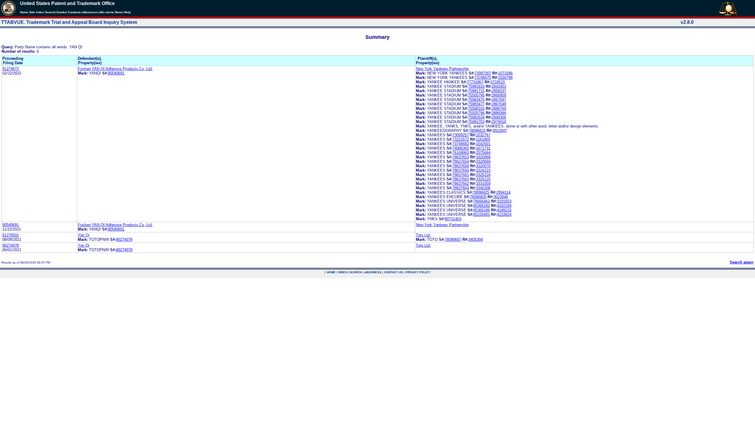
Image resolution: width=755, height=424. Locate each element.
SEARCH (355, 272)
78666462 (481, 201)
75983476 (476, 99)
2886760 (499, 108)
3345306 (483, 188)
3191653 (504, 201)
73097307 (483, 73)
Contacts (74, 12)
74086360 (460, 148)
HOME (331, 272)
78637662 (460, 183)
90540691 (116, 73)
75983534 (476, 117)
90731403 (453, 219)
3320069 (483, 161)
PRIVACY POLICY (418, 272)
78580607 (453, 239)
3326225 (483, 179)
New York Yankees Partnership (442, 69)
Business (89, 12)
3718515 (497, 82)
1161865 (483, 139)
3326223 (483, 170)
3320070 (483, 166)
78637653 (460, 157)
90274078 (124, 239)
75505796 (476, 113)
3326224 (483, 175)
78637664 (460, 188)
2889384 (499, 113)
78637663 (460, 179)
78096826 (478, 197)
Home (24, 12)
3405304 (475, 239)
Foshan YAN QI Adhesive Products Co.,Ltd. (115, 69)
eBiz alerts (106, 12)
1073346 (505, 73)
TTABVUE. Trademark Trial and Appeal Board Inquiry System (69, 22)
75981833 (476, 86)
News (119, 12)
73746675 (483, 77)
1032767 (483, 135)
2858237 (499, 91)
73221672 (460, 139)
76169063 (460, 152)
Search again (742, 262)
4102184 (504, 205)
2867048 (499, 104)
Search (50, 12)
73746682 (460, 144)
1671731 (483, 148)
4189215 (504, 210)
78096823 (477, 130)
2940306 (499, 117)
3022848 (500, 197)
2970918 (499, 122)
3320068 (483, 157)
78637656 (460, 166)
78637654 (460, 161)
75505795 (476, 95)
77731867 (475, 82)
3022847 (500, 130)
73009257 (460, 135)
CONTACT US (393, 272)
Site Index (36, 12)
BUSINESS (372, 272)
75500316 (476, 108)
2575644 (483, 152)
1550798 (505, 77)
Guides (62, 12)
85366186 (481, 210)
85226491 (481, 214)
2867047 (499, 99)
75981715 (476, 91)
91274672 (10, 69)
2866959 (499, 95)
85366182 (481, 205)
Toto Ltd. (423, 235)
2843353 (499, 86)
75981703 (476, 122)
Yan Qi (83, 235)
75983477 (476, 104)
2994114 (503, 192)
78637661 (460, 175)
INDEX (342, 272)
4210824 (504, 214)
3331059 (483, 183)
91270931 (10, 235)
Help (127, 12)
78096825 (481, 192)
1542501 (483, 144)
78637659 (460, 170)
